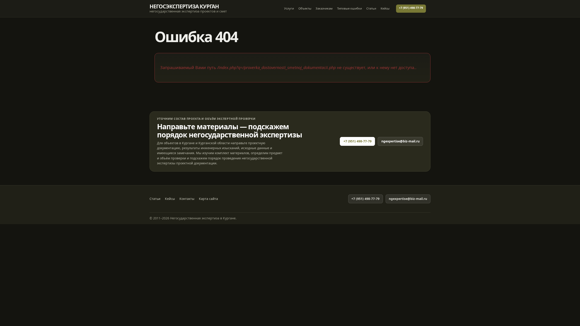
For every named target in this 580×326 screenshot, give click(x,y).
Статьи (371, 8)
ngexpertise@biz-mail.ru (400, 141)
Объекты (304, 8)
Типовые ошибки (349, 8)
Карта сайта (208, 199)
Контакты (186, 199)
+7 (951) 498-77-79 (411, 8)
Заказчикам (324, 8)
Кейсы (385, 8)
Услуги (289, 8)
